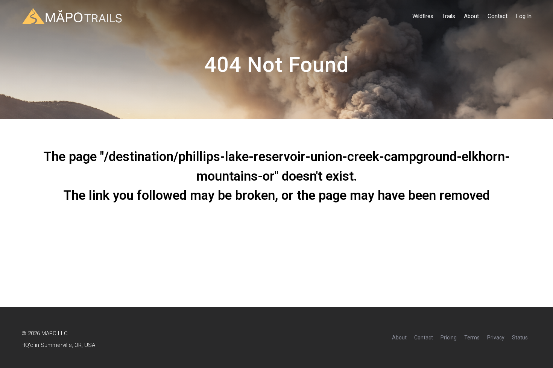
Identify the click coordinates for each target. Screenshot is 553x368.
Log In (524, 16)
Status (520, 338)
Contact (497, 16)
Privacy (495, 338)
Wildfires (422, 16)
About (471, 16)
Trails (448, 16)
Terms (472, 338)
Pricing (449, 338)
